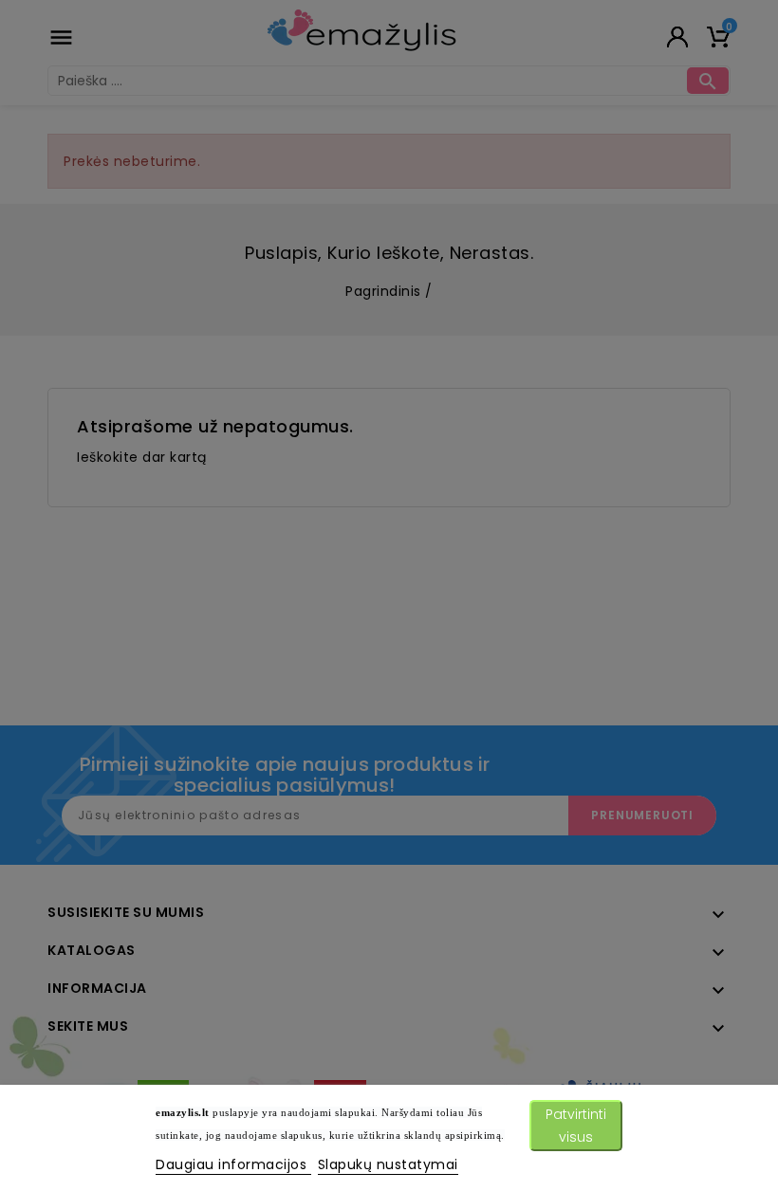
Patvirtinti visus (576, 1125)
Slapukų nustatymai (388, 1164)
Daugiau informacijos (233, 1164)
